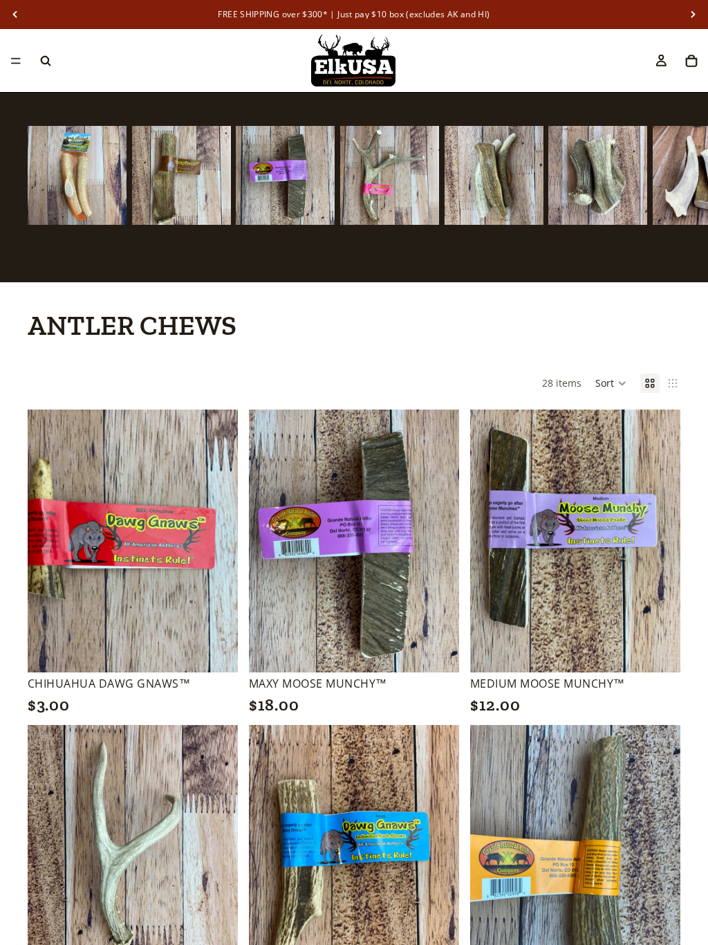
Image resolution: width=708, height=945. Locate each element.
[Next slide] (665, 187)
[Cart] (691, 61)
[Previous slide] (48, 541)
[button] (610, 383)
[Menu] (16, 61)
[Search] (45, 61)
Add (228, 651)
